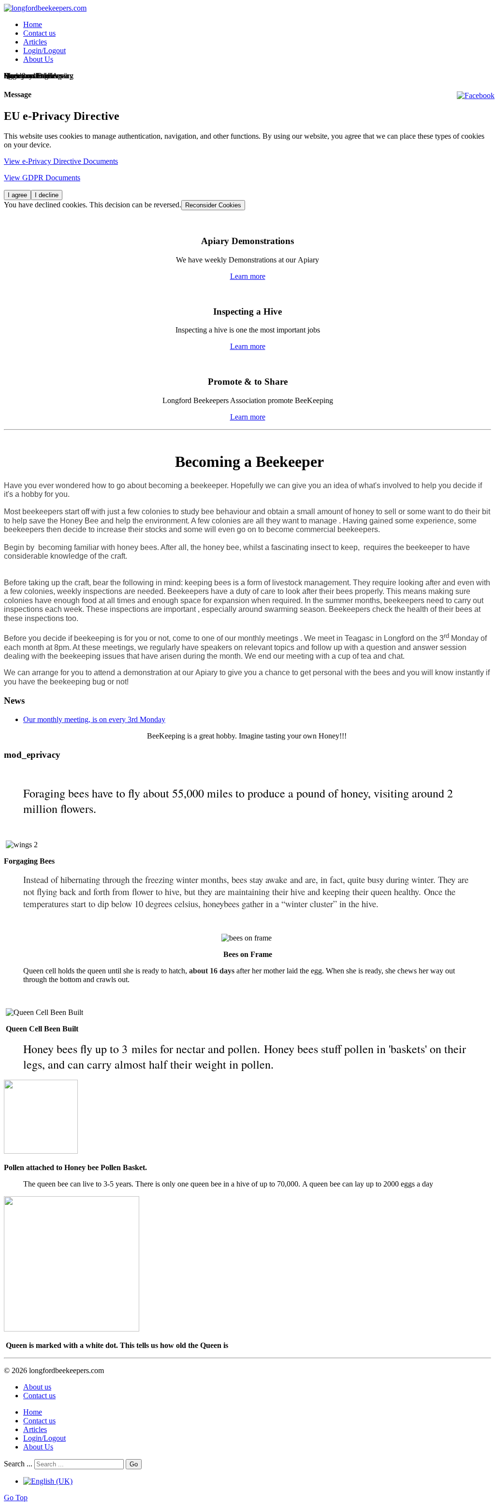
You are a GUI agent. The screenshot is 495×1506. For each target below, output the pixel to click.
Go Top (16, 1497)
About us (37, 1387)
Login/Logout (44, 50)
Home (32, 24)
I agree (17, 195)
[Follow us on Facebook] (476, 95)
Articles (35, 42)
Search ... (18, 1464)
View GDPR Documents (42, 178)
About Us (38, 59)
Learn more (247, 276)
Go (134, 1464)
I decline (46, 195)
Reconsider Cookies (213, 205)
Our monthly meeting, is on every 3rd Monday (94, 719)
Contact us (39, 33)
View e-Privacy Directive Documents (61, 161)
